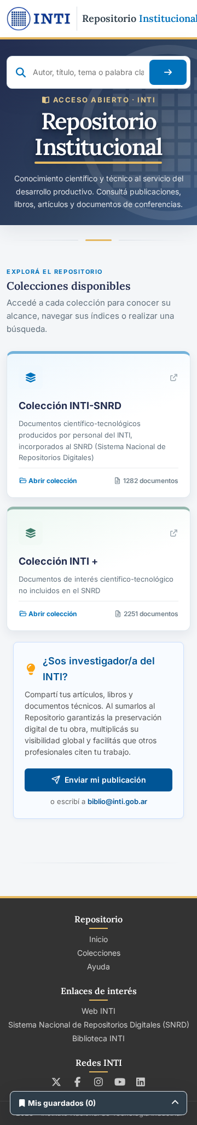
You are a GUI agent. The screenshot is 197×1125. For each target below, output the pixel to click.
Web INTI (98, 1010)
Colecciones (98, 952)
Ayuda (98, 966)
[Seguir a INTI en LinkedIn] (141, 1082)
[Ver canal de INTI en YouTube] (119, 1082)
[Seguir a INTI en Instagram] (98, 1082)
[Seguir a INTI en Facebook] (77, 1082)
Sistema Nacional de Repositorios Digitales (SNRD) (98, 1024)
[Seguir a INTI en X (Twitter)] (56, 1082)
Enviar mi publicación (105, 779)
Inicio (98, 939)
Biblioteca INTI (98, 1038)
